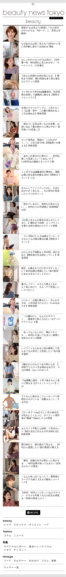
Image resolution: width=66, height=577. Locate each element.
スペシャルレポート (15, 546)
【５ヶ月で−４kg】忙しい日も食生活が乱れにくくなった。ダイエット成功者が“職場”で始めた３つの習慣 (40, 415)
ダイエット (35, 524)
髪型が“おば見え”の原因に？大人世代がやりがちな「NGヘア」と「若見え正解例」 (41, 30)
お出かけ (34, 560)
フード (7, 560)
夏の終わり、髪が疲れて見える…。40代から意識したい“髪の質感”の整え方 (40, 446)
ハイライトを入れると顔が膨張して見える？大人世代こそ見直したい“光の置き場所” (40, 351)
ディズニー (20, 550)
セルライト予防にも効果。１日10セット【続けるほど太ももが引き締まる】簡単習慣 (40, 431)
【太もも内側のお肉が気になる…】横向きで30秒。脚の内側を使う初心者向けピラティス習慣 (40, 78)
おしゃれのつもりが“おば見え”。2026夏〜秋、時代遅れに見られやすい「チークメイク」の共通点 (40, 62)
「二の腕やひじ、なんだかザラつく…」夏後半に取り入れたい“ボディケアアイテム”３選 (40, 319)
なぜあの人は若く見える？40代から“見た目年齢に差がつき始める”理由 (41, 45)
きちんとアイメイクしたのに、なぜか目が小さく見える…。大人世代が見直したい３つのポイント (40, 191)
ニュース (19, 535)
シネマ (7, 550)
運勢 (54, 560)
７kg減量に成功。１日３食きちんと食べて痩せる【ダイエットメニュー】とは (40, 383)
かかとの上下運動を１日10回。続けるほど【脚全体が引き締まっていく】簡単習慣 (40, 255)
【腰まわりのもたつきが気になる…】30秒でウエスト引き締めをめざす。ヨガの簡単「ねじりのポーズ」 (40, 367)
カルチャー (20, 560)
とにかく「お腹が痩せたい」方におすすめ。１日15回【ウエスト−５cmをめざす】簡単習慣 (40, 303)
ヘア (46, 524)
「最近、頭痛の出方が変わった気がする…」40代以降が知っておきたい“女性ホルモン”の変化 (41, 463)
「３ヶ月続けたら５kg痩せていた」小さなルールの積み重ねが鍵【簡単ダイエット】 (40, 239)
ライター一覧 (11, 567)
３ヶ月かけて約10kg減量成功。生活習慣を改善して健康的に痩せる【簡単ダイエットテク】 (40, 94)
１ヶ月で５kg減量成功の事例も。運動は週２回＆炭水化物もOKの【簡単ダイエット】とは (40, 175)
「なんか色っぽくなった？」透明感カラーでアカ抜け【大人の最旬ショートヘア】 (40, 479)
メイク (7, 524)
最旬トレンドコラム (40, 546)
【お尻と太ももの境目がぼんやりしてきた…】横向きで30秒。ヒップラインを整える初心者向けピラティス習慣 (40, 223)
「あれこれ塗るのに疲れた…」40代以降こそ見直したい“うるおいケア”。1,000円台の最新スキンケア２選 (40, 159)
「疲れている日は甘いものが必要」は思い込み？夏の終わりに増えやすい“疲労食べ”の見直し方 (40, 126)
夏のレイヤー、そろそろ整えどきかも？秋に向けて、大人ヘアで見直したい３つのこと (40, 287)
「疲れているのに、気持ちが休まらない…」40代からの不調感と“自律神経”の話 (40, 207)
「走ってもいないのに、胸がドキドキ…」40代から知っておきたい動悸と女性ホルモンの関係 (40, 335)
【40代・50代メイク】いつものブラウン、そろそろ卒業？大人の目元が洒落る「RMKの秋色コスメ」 (40, 495)
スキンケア (20, 524)
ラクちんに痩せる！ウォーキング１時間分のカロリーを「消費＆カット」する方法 (40, 399)
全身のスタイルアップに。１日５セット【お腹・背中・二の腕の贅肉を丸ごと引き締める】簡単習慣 (40, 110)
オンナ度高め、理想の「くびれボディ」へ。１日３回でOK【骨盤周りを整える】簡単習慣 (40, 143)
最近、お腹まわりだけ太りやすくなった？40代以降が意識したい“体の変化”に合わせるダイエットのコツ (40, 271)
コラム (7, 535)
